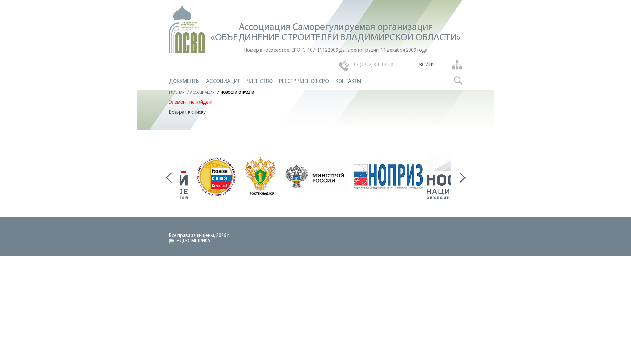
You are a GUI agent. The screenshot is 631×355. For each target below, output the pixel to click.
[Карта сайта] (456, 65)
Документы (184, 81)
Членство (260, 81)
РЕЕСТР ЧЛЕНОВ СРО (304, 81)
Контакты (348, 81)
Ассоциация (223, 81)
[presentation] (172, 174)
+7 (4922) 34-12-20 (373, 65)
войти (426, 65)
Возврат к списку (187, 112)
